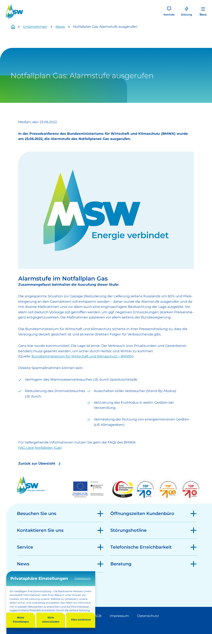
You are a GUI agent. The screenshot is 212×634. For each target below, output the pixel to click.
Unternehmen (35, 27)
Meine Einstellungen (21, 619)
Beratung (120, 563)
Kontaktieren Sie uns (40, 530)
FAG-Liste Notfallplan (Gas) (40, 448)
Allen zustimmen (81, 619)
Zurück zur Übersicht (36, 463)
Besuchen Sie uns (36, 513)
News (60, 27)
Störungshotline (128, 530)
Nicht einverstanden (50, 619)
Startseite (15, 27)
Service (25, 547)
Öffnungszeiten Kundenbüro (142, 513)
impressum (82, 578)
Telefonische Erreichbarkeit (141, 547)
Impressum (119, 616)
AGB (97, 616)
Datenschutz (148, 616)
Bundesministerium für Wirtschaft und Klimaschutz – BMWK (81, 356)
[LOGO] (14, 11)
